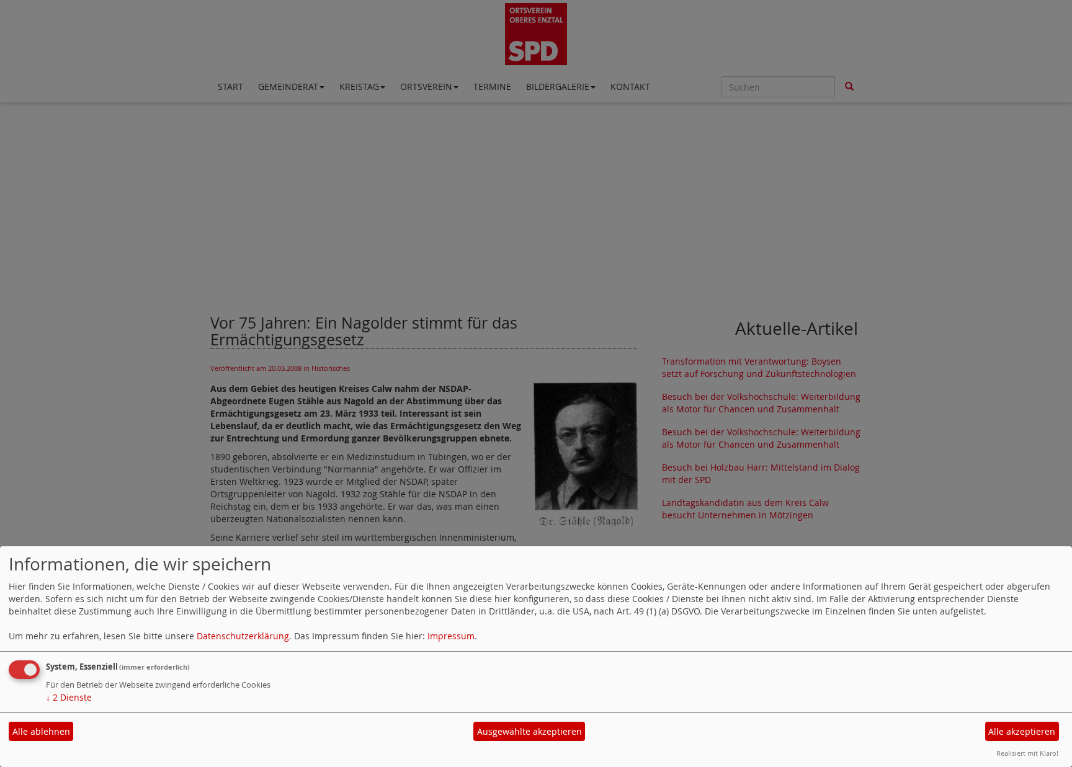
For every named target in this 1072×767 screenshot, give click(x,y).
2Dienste (69, 697)
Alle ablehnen (41, 731)
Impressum (451, 636)
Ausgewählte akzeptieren (529, 731)
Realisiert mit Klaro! (1027, 753)
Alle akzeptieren (1021, 731)
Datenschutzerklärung (243, 636)
